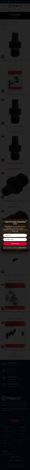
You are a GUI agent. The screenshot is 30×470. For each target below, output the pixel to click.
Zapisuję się (15, 243)
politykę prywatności (22, 247)
